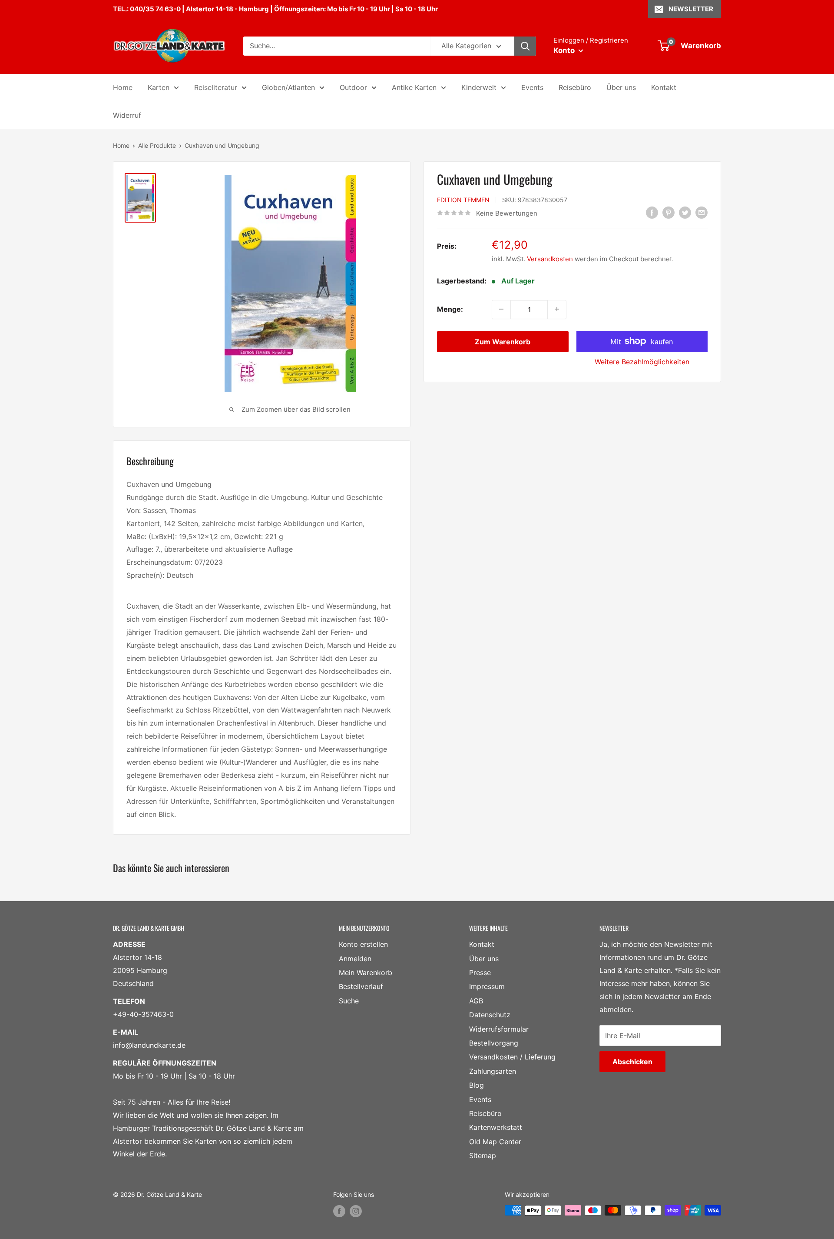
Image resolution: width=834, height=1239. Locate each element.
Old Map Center (495, 1141)
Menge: (450, 308)
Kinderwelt (478, 87)
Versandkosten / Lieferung (512, 1056)
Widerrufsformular (499, 1029)
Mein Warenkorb (365, 972)
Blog (476, 1085)
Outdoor (353, 87)
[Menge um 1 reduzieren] (501, 309)
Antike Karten (414, 87)
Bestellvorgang (493, 1043)
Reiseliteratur (215, 87)
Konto (564, 50)
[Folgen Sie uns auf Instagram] (356, 1211)
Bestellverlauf (361, 986)
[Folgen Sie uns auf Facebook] (339, 1211)
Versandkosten (550, 258)
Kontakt (663, 87)
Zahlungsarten (492, 1071)
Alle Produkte (157, 145)
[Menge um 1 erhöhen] (557, 309)
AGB (476, 1000)
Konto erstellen (363, 944)
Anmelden (355, 958)
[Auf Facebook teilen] (652, 212)
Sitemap (482, 1155)
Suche (349, 1000)
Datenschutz (489, 1014)
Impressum (487, 986)
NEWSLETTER (691, 9)
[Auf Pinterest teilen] (668, 212)
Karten (158, 87)
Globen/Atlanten (288, 87)
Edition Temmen (463, 199)
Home (122, 87)
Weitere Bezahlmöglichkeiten (642, 361)
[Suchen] (525, 46)
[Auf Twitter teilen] (685, 212)
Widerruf (127, 115)
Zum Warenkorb (502, 341)
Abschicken (632, 1061)
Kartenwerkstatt (495, 1127)
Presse (480, 972)
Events (532, 87)
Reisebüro (575, 87)
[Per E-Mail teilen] (701, 212)
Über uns (621, 87)
